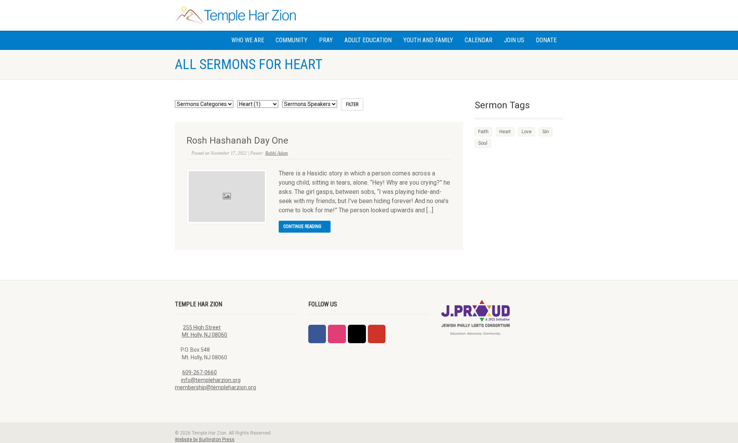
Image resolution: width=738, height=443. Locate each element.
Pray (326, 40)
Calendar (478, 40)
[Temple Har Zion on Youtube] (377, 334)
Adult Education (368, 40)
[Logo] (236, 15)
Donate (546, 40)
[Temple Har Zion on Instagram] (337, 334)
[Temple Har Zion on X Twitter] (357, 334)
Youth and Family (428, 40)
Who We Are (247, 40)
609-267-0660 (199, 372)
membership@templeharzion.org (215, 387)
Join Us (514, 40)
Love (527, 131)
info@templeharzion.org (211, 380)
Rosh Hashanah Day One (237, 140)
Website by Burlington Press (204, 439)
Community (292, 40)
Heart (505, 131)
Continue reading (302, 226)
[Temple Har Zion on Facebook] (317, 334)
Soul (482, 143)
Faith (483, 131)
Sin (545, 131)
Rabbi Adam (276, 153)
